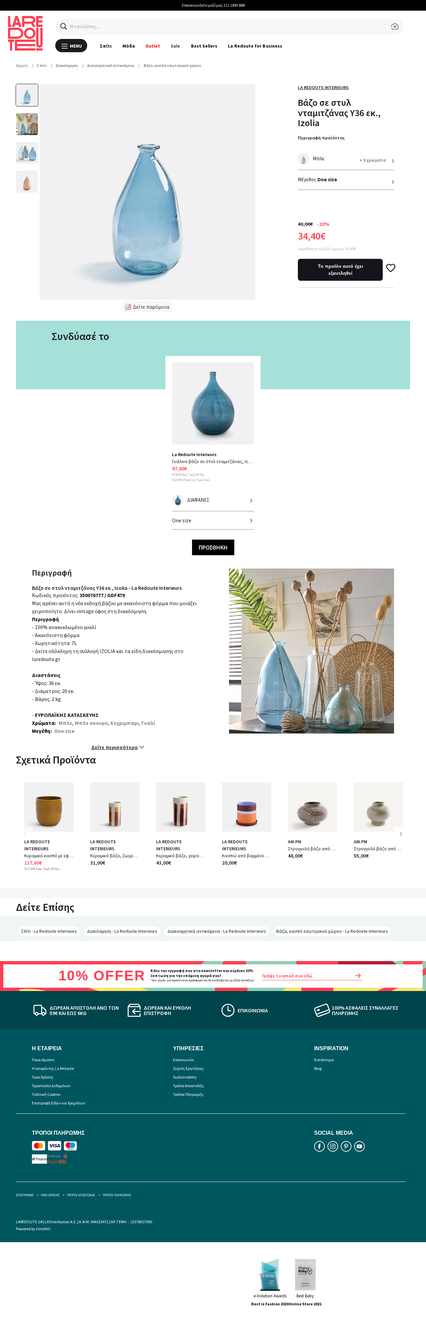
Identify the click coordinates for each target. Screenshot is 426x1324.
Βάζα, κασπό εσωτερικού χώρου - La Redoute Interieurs (332, 931)
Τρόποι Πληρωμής (188, 1094)
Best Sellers (204, 46)
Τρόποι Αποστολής (188, 1085)
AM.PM (294, 842)
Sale (175, 46)
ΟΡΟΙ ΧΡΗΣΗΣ (50, 1195)
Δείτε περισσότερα (114, 747)
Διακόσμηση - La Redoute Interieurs (122, 931)
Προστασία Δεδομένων (51, 1085)
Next (403, 838)
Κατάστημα (324, 1059)
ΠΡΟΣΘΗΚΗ (213, 547)
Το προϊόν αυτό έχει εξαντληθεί (340, 269)
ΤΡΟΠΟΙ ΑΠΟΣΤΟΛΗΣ (81, 1195)
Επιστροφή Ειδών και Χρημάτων (58, 1102)
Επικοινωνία (183, 1059)
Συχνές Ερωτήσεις (188, 1068)
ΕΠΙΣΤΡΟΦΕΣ (25, 1195)
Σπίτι (105, 46)
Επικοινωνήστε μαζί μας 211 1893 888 (213, 5)
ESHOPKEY (43, 1229)
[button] (63, 26)
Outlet (152, 46)
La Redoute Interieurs (323, 87)
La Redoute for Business (255, 46)
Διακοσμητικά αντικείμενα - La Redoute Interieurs (216, 931)
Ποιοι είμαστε (43, 1059)
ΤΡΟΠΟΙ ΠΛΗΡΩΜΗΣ (117, 1195)
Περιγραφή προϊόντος (321, 138)
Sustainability (185, 1077)
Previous (29, 838)
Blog (317, 1068)
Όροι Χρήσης (43, 1077)
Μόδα (128, 46)
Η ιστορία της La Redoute (53, 1068)
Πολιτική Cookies (46, 1094)
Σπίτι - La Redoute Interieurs (49, 931)
